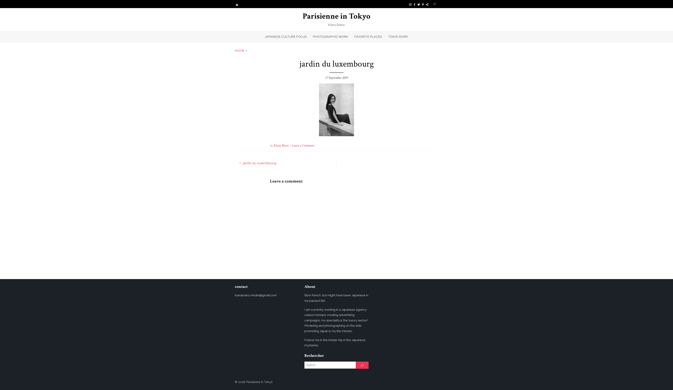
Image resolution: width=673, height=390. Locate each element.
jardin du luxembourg (259, 163)
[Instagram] (410, 4)
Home (239, 50)
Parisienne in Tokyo (336, 16)
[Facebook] (414, 4)
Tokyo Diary (398, 36)
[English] (427, 4)
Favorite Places (368, 36)
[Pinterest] (423, 4)
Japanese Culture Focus (286, 36)
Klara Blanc (281, 145)
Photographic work (330, 36)
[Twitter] (418, 4)
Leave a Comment (303, 145)
